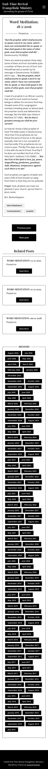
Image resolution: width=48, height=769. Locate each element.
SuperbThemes (33, 765)
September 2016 (15, 690)
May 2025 (12, 398)
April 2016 (26, 701)
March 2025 (13, 403)
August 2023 (33, 454)
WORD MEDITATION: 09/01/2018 (24, 318)
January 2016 (13, 713)
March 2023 (13, 471)
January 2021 (13, 544)
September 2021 (15, 521)
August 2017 (33, 656)
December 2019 (32, 578)
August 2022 (33, 488)
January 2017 (13, 679)
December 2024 (32, 409)
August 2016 (33, 690)
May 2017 (12, 668)
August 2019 (33, 589)
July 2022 (11, 493)
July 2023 (11, 460)
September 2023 (15, 454)
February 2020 (30, 572)
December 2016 (32, 679)
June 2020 (26, 561)
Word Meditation (14, 205)
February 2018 (30, 639)
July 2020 (11, 561)
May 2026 (26, 358)
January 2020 (13, 578)
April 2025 (26, 398)
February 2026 (14, 370)
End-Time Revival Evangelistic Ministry (17, 6)
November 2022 (14, 482)
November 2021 (14, 516)
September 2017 (15, 656)
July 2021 (11, 527)
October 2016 (33, 684)
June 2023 (26, 460)
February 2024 (30, 437)
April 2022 (26, 499)
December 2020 (32, 544)
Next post (24, 237)
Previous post (24, 227)
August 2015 (33, 724)
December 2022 (32, 476)
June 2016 (26, 696)
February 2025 (30, 403)
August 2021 (33, 521)
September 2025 (15, 387)
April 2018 (26, 634)
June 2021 (26, 527)
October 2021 (33, 516)
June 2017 (26, 662)
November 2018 (14, 617)
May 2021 (12, 533)
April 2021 (26, 533)
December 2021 (32, 510)
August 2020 (33, 555)
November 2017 (14, 651)
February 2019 (30, 606)
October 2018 (33, 617)
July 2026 (29, 353)
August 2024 (33, 420)
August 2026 (13, 353)
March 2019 (13, 606)
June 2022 (26, 493)
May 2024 (12, 431)
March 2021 (13, 538)
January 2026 (32, 370)
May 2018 (12, 634)
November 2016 (14, 684)
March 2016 (13, 707)
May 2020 (12, 566)
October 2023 (33, 448)
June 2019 (26, 594)
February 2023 (30, 471)
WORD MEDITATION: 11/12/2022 (24, 289)
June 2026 (12, 358)
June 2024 (26, 426)
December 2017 (32, 645)
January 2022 (13, 510)
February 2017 (30, 673)
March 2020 (13, 572)
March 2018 (13, 639)
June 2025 (26, 392)
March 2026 (28, 364)
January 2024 (13, 443)
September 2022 (15, 488)
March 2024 (13, 437)
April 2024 (26, 431)
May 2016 (12, 701)
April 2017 (26, 668)
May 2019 (12, 600)
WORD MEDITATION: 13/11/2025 (24, 260)
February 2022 (30, 505)
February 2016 (30, 707)
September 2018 (15, 623)
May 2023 (12, 465)
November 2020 (14, 550)
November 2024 (14, 415)
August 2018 (33, 623)
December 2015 (32, 713)
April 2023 (26, 465)
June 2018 (26, 628)
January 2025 (13, 409)
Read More (24, 271)
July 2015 (11, 729)
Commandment (14, 211)
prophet (30, 211)
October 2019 (33, 583)
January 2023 (13, 476)
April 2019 (26, 600)
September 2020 (15, 555)
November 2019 (14, 583)
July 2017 (11, 662)
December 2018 (32, 611)
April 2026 (12, 364)
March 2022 (13, 505)
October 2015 (33, 718)
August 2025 (33, 387)
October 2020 (33, 550)
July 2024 (11, 426)
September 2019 (15, 589)
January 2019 (13, 611)
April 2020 (26, 566)
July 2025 (11, 392)
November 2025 (14, 381)
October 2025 (33, 381)
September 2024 (15, 420)
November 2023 (14, 448)
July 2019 (11, 594)
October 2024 (33, 415)
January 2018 (13, 645)
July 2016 (11, 696)
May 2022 (12, 499)
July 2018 (11, 628)
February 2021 (30, 538)
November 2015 (14, 718)
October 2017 (33, 651)
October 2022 (33, 482)
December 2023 (32, 443)
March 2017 (13, 673)
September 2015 (15, 724)
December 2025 (14, 375)
